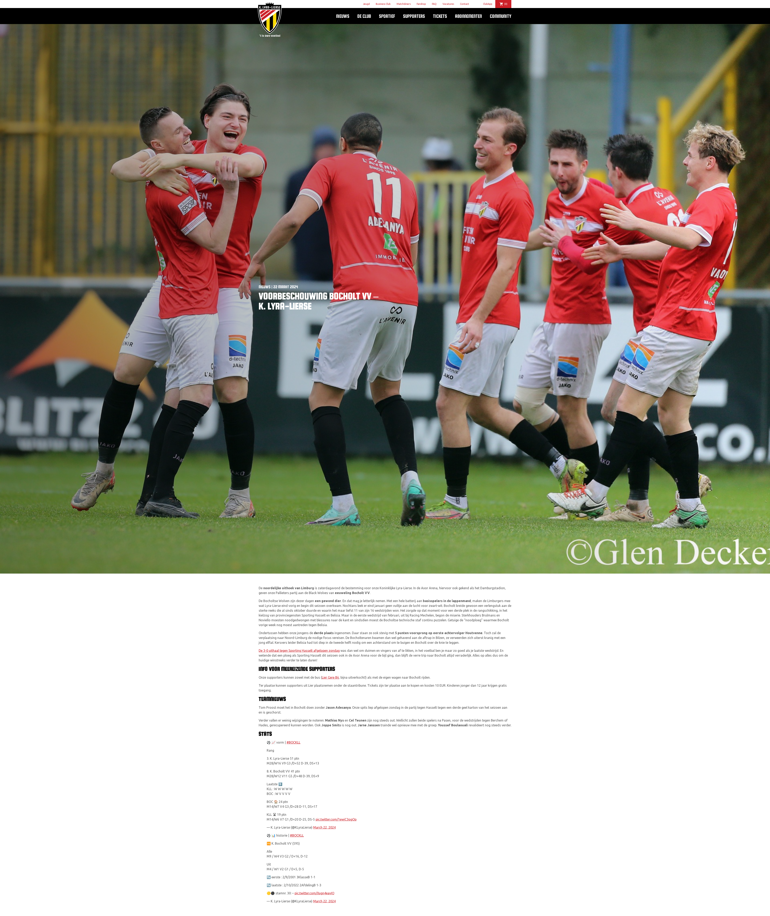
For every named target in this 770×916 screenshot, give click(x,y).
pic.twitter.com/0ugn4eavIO (314, 893)
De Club (364, 16)
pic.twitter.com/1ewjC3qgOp (336, 819)
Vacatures (448, 4)
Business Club (383, 4)
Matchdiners (404, 4)
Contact (464, 4)
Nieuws (342, 16)
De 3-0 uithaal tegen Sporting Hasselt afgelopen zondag (299, 650)
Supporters (414, 16)
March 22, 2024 (324, 827)
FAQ (434, 4)
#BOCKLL (293, 742)
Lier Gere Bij (330, 677)
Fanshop (421, 4)
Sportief (387, 16)
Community (500, 16)
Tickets (440, 16)
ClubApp (487, 4)
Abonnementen (468, 16)
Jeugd (366, 4)
